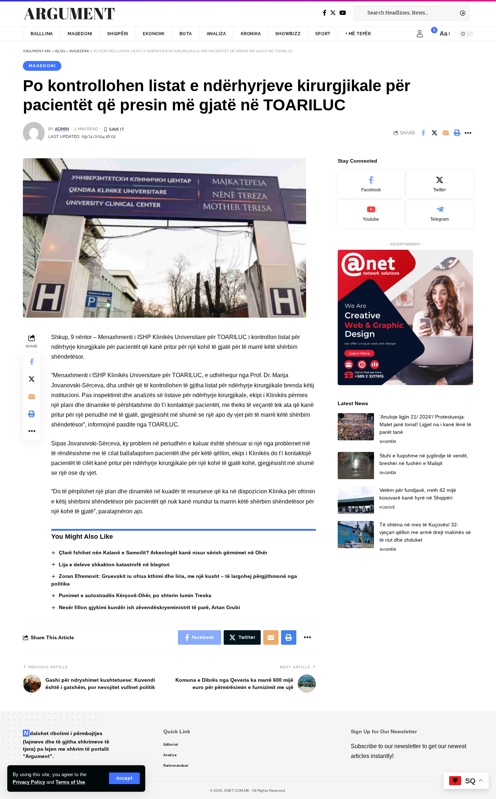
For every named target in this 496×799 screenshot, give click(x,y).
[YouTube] (343, 13)
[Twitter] (333, 13)
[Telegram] (439, 214)
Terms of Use (70, 782)
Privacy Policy (29, 782)
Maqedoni (42, 65)
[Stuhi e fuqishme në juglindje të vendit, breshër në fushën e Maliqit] (356, 465)
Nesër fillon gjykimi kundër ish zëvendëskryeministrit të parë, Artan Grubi (149, 607)
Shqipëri (387, 442)
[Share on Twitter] (434, 133)
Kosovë (387, 507)
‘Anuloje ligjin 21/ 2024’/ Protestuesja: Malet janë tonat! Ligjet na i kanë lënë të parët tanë (425, 424)
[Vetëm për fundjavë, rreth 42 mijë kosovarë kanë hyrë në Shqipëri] (356, 500)
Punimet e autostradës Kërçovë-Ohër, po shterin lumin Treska (135, 595)
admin (62, 128)
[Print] (457, 133)
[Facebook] (324, 13)
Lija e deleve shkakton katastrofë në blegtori (114, 564)
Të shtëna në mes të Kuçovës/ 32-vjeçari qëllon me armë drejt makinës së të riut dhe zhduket (425, 532)
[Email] (445, 133)
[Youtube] (371, 214)
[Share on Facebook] (423, 133)
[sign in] (419, 33)
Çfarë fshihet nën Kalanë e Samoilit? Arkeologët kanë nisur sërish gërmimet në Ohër (163, 552)
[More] (468, 133)
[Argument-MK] (69, 13)
